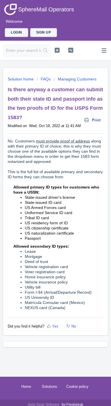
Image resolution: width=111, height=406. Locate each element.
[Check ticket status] (70, 50)
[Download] (45, 201)
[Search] (45, 50)
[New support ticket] (56, 50)
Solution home (21, 79)
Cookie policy (77, 386)
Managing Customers (77, 79)
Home (26, 386)
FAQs (46, 79)
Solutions (49, 386)
